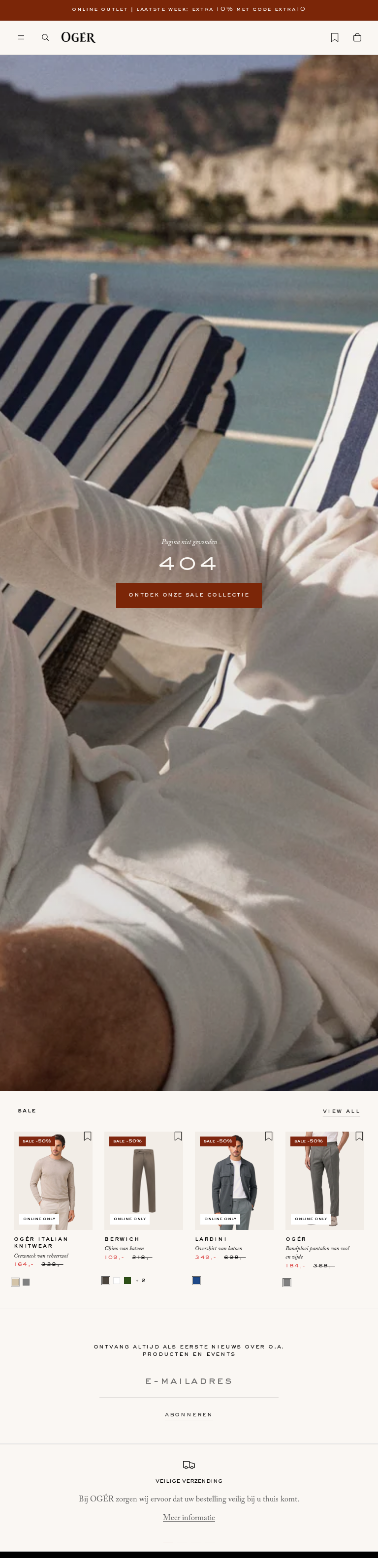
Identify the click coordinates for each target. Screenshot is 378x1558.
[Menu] (21, 37)
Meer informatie (189, 1518)
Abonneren (189, 1415)
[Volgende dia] (82, 1181)
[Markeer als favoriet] (87, 1136)
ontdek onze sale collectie (189, 595)
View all (341, 1111)
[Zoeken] (45, 37)
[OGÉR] (78, 37)
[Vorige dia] (24, 1181)
